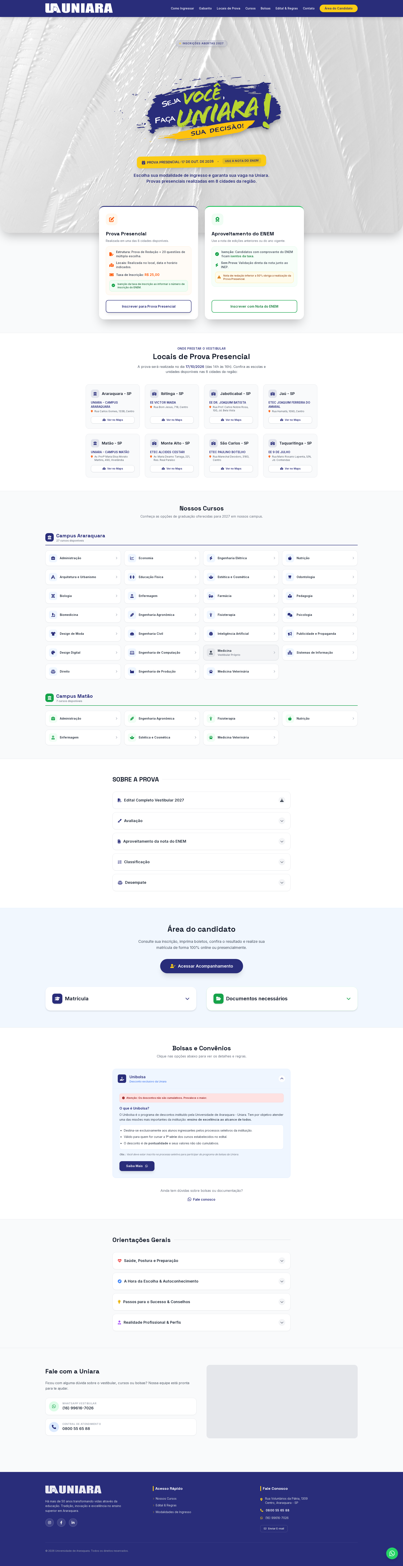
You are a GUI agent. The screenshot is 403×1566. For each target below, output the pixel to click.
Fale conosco (204, 1199)
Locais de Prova (228, 8)
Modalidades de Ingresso (173, 1512)
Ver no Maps (115, 419)
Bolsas (266, 8)
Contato (309, 8)
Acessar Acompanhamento (205, 966)
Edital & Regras (287, 8)
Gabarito (205, 8)
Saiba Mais (135, 1166)
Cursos (250, 8)
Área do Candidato (339, 8)
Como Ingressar (182, 8)
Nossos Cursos (166, 1498)
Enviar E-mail (276, 1528)
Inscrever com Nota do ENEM (254, 306)
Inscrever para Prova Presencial (148, 306)
